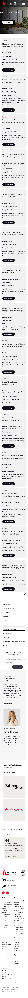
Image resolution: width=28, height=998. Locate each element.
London (6, 927)
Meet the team (8, 703)
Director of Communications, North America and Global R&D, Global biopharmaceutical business (13, 45)
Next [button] (8, 834)
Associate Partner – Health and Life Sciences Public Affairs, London (13, 196)
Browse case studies (9, 772)
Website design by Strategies (9, 991)
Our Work (16, 963)
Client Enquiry (11, 885)
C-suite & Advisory (19, 900)
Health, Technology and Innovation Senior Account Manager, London (13, 566)
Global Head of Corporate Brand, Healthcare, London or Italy (12, 419)
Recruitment (5, 946)
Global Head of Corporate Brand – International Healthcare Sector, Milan (13, 457)
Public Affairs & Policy (19, 919)
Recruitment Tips (6, 978)
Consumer (17, 902)
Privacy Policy (14, 987)
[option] (12, 731)
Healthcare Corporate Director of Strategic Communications (13, 533)
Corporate (16, 904)
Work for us (17, 950)
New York (6, 906)
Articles (4, 972)
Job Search (5, 955)
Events (4, 970)
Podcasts (4, 976)
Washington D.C (8, 904)
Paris (5, 921)
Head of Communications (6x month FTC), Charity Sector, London (14, 81)
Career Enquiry (11, 880)
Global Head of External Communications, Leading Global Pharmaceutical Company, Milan (12, 495)
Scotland (6, 925)
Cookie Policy (5, 989)
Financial (16, 910)
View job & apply (8, 70)
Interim (4, 948)
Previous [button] (4, 834)
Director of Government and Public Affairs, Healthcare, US (13, 156)
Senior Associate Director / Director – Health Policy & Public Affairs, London (13, 345)
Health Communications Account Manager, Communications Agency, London (13, 309)
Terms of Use (5, 987)
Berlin (5, 916)
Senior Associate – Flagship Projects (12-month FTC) (11, 271)
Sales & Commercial (19, 921)
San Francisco (7, 902)
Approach (16, 944)
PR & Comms (17, 916)
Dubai (5, 910)
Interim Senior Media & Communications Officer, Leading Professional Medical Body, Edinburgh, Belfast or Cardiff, (13, 121)
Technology (17, 925)
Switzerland (7, 914)
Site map (13, 989)
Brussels (6, 919)
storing (13, 659)
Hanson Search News (8, 974)
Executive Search (6, 944)
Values (16, 948)
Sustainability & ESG (19, 923)
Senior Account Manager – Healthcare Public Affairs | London (13, 234)
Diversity (16, 946)
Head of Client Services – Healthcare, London (10, 383)
